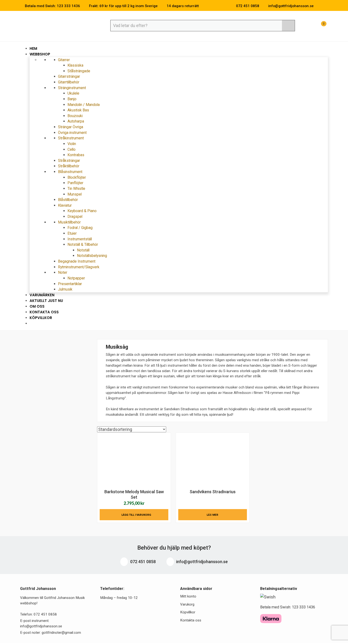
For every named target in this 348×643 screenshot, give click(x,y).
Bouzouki (75, 116)
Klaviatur (65, 205)
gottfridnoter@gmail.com (61, 632)
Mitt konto (188, 596)
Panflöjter (75, 183)
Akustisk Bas (78, 110)
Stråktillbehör (68, 166)
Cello (71, 149)
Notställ (83, 250)
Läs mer (212, 514)
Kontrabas (75, 155)
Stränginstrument (72, 88)
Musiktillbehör (70, 222)
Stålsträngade (78, 71)
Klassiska (75, 65)
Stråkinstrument (71, 138)
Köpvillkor (41, 317)
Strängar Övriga (70, 127)
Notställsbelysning (92, 255)
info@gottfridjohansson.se (201, 561)
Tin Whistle (76, 188)
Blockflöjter (76, 177)
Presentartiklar (70, 284)
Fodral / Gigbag (80, 227)
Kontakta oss (190, 620)
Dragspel (74, 216)
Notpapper (76, 278)
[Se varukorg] (319, 26)
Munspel (74, 194)
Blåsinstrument (70, 171)
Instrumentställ (79, 239)
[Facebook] (319, 6)
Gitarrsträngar (69, 76)
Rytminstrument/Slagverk (78, 267)
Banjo (71, 99)
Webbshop (40, 54)
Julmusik (65, 289)
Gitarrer (64, 60)
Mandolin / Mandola (83, 104)
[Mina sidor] (308, 26)
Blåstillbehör (68, 199)
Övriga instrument (72, 132)
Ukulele (73, 93)
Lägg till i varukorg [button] (136, 514)
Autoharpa (75, 121)
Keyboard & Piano (82, 211)
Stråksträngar (69, 160)
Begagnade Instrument (76, 261)
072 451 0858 (142, 561)
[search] (288, 25)
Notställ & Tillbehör (83, 244)
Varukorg (187, 604)
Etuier (72, 233)
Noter (63, 272)
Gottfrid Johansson (54, 25)
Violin (71, 143)
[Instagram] (326, 6)
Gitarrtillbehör (68, 82)
